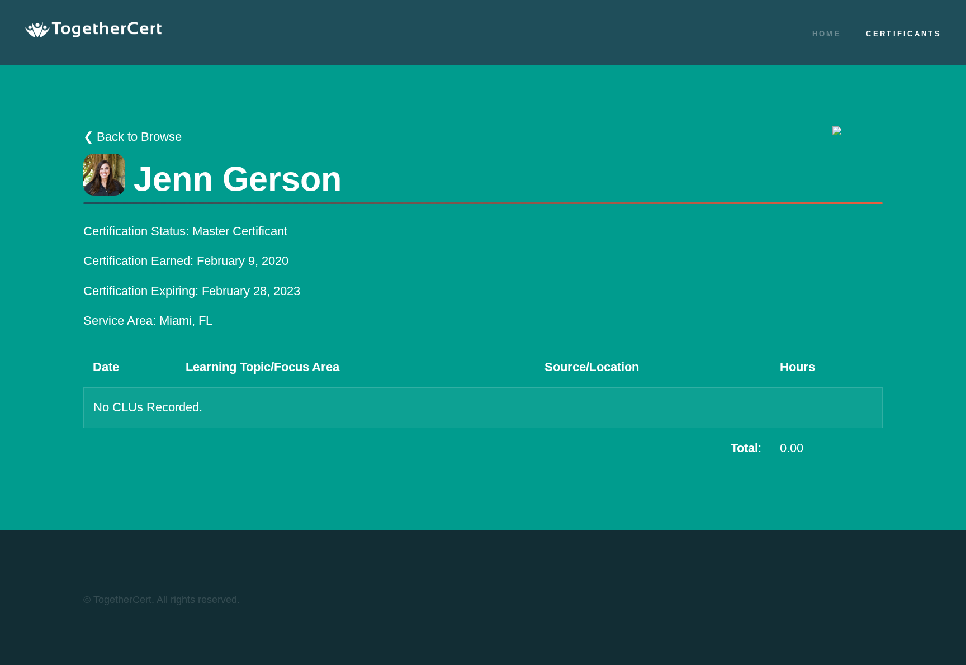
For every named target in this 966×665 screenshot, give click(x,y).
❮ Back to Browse (132, 137)
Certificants (903, 34)
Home (826, 34)
